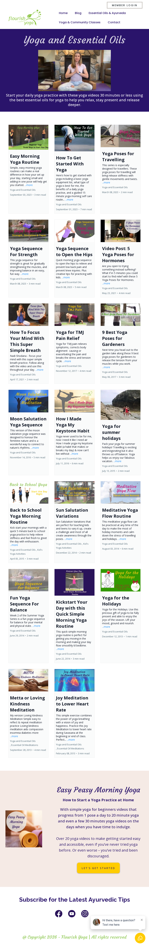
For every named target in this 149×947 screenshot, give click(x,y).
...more (29, 185)
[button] (28, 169)
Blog (78, 13)
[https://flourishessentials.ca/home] (25, 17)
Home (63, 13)
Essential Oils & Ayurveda (107, 13)
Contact (114, 22)
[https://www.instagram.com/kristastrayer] (84, 913)
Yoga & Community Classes (79, 22)
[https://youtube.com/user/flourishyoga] (71, 913)
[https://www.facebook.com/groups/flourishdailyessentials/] (58, 913)
